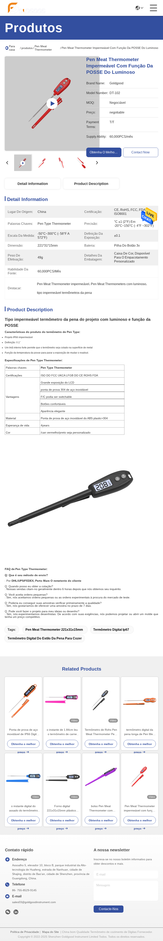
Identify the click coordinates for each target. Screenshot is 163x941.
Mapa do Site (50, 931)
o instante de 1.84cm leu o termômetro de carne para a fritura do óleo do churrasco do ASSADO (62, 732)
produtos (27, 48)
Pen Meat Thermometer (43, 48)
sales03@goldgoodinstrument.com (34, 902)
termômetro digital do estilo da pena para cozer (45, 638)
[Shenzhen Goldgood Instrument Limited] (27, 8)
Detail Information (32, 184)
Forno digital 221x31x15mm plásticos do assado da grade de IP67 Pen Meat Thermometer (62, 809)
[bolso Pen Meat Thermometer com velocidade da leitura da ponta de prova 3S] (100, 776)
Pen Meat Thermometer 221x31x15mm (54, 629)
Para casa (12, 48)
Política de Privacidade (24, 931)
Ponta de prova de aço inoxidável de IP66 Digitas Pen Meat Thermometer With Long (23, 732)
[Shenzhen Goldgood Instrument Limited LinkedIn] (16, 913)
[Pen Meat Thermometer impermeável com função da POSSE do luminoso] (52, 103)
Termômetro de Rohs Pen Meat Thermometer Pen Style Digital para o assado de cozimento (101, 732)
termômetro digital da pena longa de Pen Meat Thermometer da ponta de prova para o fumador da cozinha (139, 732)
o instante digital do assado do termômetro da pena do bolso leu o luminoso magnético (23, 809)
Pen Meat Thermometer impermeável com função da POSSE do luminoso (140, 809)
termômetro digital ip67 (111, 629)
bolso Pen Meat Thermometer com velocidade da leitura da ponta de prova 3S (101, 809)
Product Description (91, 184)
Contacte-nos (108, 909)
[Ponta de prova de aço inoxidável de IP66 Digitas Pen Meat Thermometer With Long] (23, 700)
